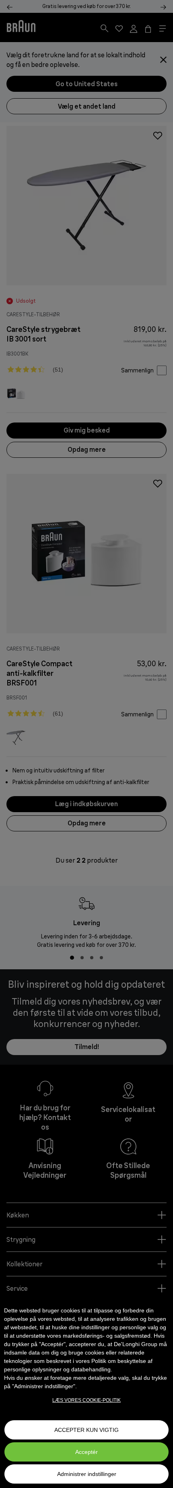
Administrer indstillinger (86, 1474)
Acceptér (86, 1452)
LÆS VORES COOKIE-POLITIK (86, 1400)
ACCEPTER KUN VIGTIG (86, 1430)
